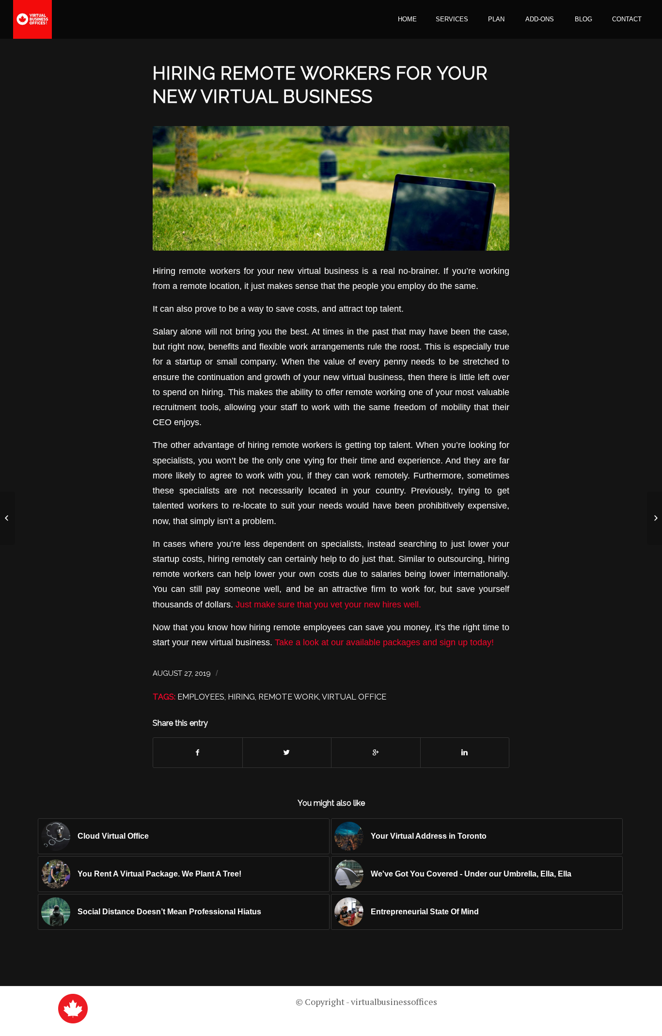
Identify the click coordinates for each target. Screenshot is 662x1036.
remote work (288, 696)
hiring (241, 696)
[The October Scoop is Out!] (654, 518)
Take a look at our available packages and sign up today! (385, 642)
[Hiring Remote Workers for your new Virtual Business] (331, 188)
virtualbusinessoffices (394, 1001)
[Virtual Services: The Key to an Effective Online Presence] (7, 518)
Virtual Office (354, 696)
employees (200, 696)
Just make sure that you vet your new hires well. (330, 604)
